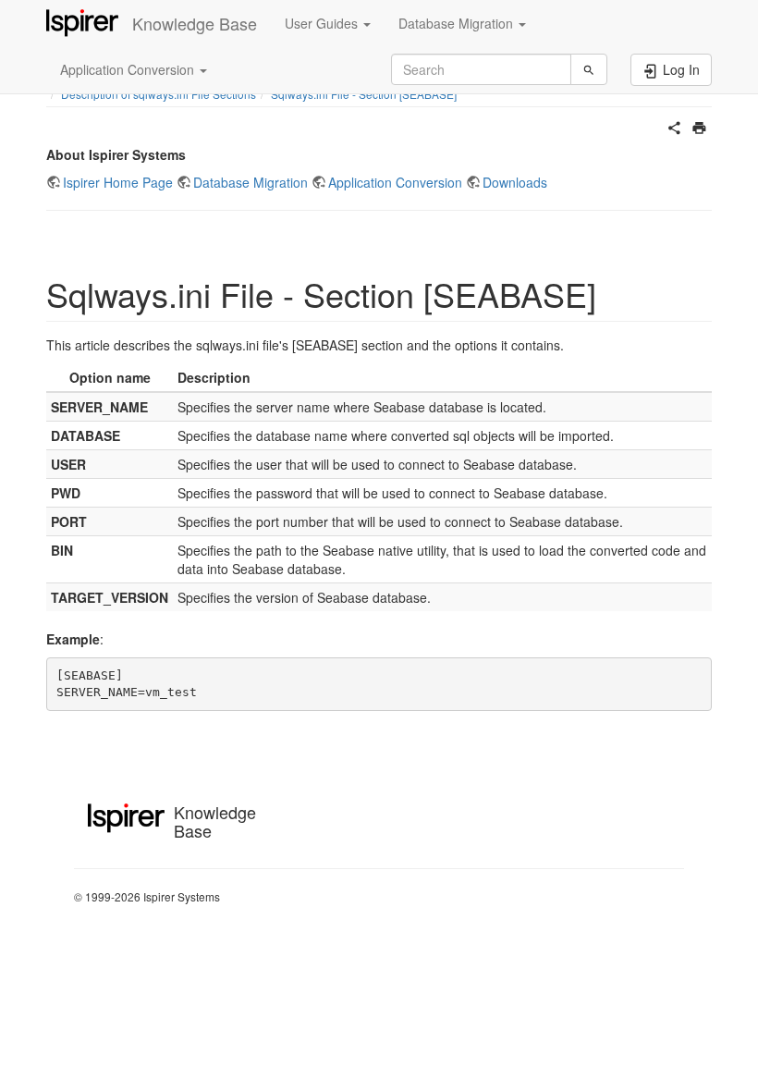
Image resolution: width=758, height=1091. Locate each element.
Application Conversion (395, 182)
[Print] (699, 125)
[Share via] (674, 125)
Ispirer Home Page (118, 182)
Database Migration (250, 182)
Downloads (515, 182)
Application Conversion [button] (129, 69)
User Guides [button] (323, 23)
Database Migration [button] (457, 23)
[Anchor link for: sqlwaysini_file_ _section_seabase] (613, 293)
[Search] (588, 69)
